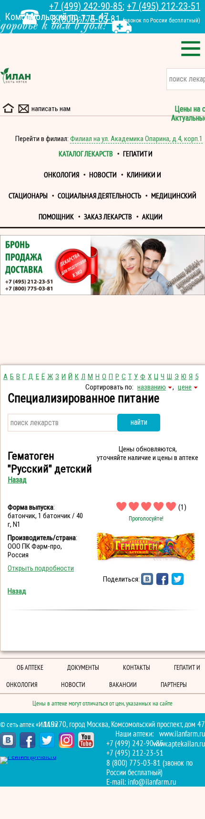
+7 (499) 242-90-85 (86, 6)
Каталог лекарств (86, 154)
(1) (182, 507)
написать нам (51, 108)
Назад (17, 479)
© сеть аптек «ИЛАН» (29, 724)
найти (139, 422)
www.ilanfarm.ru (182, 734)
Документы (83, 668)
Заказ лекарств (108, 217)
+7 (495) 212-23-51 (163, 6)
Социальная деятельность (99, 196)
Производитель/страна (42, 537)
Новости (103, 175)
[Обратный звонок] (29, 17)
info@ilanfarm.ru (152, 782)
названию (151, 387)
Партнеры (174, 685)
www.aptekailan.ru (179, 744)
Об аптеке (30, 668)
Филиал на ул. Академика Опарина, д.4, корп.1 (136, 138)
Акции (152, 217)
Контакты (136, 668)
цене (185, 387)
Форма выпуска (30, 507)
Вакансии (123, 685)
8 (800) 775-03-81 (85, 19)
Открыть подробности (41, 568)
